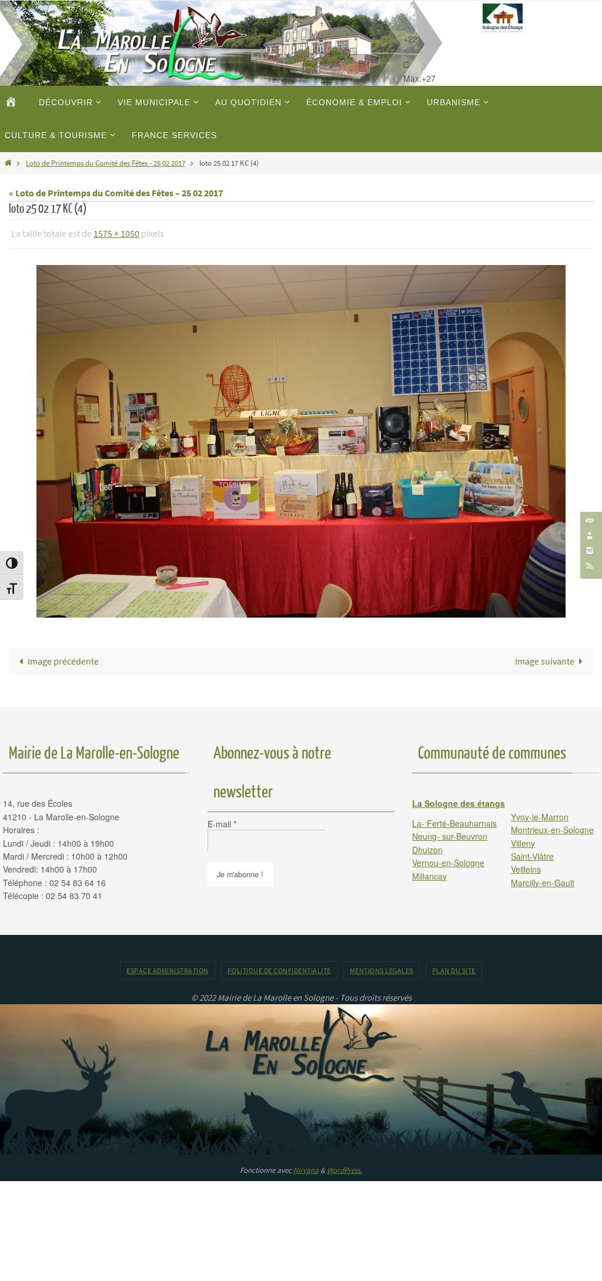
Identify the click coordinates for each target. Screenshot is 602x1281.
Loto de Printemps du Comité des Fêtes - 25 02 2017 (105, 162)
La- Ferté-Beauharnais (454, 820)
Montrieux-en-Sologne (552, 827)
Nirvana (306, 1167)
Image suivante (544, 657)
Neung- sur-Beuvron (449, 833)
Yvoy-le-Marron (539, 813)
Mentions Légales (381, 967)
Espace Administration (167, 967)
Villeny (523, 840)
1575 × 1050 (116, 232)
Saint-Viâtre (532, 853)
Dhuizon (427, 846)
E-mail (222, 821)
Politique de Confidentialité (279, 967)
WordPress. (344, 1167)
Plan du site (454, 967)
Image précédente (63, 657)
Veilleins (526, 866)
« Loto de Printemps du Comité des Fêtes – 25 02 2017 (116, 193)
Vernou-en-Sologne (448, 860)
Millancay (429, 872)
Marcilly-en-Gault (542, 879)
